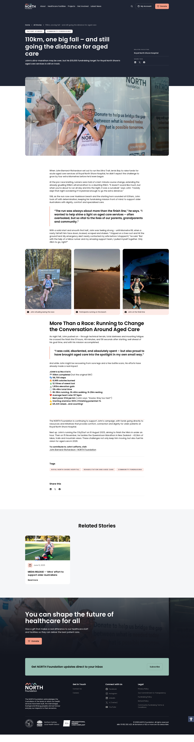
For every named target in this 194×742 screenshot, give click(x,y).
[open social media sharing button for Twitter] (140, 62)
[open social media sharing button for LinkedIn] (135, 62)
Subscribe (155, 666)
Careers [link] (76, 693)
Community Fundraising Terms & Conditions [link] (151, 706)
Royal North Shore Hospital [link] (146, 53)
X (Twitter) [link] (113, 702)
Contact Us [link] (77, 689)
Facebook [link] (113, 689)
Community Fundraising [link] (130, 469)
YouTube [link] (112, 707)
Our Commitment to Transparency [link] (152, 693)
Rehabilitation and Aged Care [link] (99, 469)
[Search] (132, 6)
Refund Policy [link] (143, 701)
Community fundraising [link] (59, 31)
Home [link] (27, 25)
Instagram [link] (113, 693)
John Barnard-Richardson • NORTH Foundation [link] (73, 449)
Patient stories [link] (35, 31)
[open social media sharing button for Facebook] (144, 62)
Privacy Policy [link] (143, 689)
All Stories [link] (38, 25)
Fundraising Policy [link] (145, 697)
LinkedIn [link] (112, 698)
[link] (191, 719)
